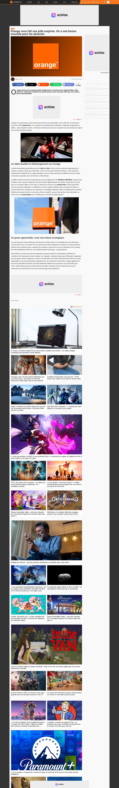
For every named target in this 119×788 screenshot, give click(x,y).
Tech (38, 2)
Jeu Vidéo (29, 2)
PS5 (85, 2)
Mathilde (20, 79)
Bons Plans (74, 2)
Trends (12, 28)
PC (82, 2)
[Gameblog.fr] (16, 2)
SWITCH (93, 2)
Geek (46, 2)
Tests (64, 2)
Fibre (33, 125)
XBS (89, 2)
